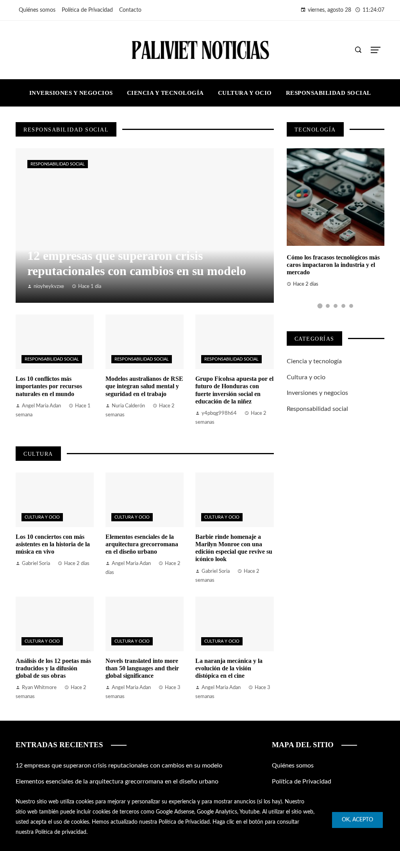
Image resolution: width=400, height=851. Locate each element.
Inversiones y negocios (317, 393)
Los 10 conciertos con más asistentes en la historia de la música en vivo (53, 544)
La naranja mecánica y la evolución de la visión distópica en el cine (228, 668)
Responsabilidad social (57, 164)
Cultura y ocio (42, 517)
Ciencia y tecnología (314, 361)
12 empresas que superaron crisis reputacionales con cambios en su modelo (119, 765)
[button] (319, 306)
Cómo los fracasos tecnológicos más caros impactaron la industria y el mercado (333, 264)
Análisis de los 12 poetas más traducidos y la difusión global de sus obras (53, 668)
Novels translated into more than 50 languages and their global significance (142, 668)
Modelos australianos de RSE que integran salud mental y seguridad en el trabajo (144, 386)
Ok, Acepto (357, 820)
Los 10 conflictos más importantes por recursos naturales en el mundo (49, 386)
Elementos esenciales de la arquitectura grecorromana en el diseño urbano (141, 544)
